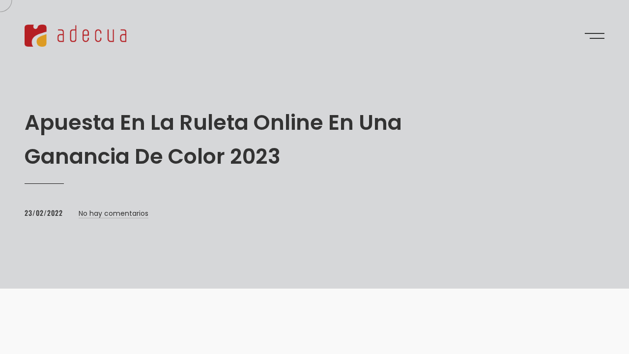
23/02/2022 (44, 212)
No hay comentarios (113, 213)
